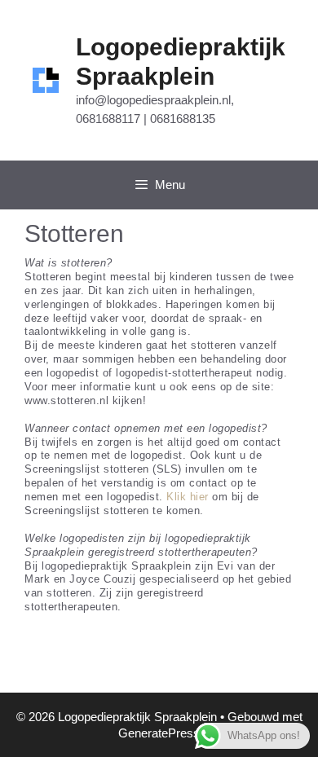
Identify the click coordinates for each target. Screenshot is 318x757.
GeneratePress (159, 733)
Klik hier (187, 497)
